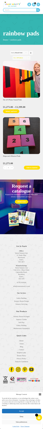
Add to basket (32, 168)
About (21, 344)
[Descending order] (31, 53)
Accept (21, 411)
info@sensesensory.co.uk (21, 286)
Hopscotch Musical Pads (11, 156)
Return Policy (21, 355)
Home (5, 40)
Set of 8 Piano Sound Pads (12, 100)
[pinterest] (25, 369)
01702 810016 (21, 282)
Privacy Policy (21, 358)
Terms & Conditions (21, 361)
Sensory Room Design (21, 301)
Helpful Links (21, 352)
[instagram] (18, 369)
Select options (11, 111)
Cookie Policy (16, 426)
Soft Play (21, 322)
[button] (40, 394)
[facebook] (11, 369)
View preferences (21, 422)
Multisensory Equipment (22, 328)
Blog (21, 347)
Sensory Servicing (21, 304)
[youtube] (31, 369)
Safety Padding (21, 298)
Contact (21, 350)
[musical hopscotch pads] (21, 118)
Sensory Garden (21, 319)
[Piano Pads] (21, 61)
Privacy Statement (25, 426)
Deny (21, 416)
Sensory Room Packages (21, 316)
